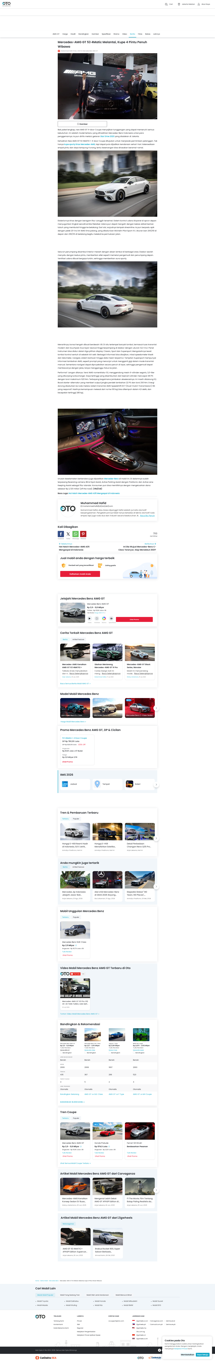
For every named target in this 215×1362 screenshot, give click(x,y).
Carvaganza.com (156, 1321)
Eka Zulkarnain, (100, 898)
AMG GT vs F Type (116, 1094)
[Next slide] (83, 613)
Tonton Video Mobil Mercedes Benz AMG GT (79, 1014)
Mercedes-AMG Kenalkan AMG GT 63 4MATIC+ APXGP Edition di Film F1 (74, 666)
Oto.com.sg (140, 1332)
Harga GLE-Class (89, 1050)
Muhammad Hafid (66, 51)
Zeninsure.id (170, 1321)
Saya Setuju (202, 1354)
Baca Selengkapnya (79, 673)
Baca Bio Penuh (147, 515)
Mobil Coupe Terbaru (80, 1163)
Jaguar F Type (113, 1043)
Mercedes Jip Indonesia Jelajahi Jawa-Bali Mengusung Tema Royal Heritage (74, 893)
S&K (78, 1324)
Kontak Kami (58, 1324)
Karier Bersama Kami (61, 1328)
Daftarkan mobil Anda (80, 574)
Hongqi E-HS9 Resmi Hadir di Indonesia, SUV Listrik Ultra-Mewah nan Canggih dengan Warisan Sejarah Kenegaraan (75, 845)
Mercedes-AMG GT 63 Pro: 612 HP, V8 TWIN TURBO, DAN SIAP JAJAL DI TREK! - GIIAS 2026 (75, 1002)
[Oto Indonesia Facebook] (159, 1350)
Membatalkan (187, 1354)
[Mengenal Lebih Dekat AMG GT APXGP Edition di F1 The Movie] (107, 1186)
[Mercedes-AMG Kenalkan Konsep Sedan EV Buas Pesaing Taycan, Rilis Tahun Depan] (75, 1186)
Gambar (95, 34)
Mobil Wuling (71, 1305)
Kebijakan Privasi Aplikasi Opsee (88, 1335)
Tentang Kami (59, 1321)
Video (124, 34)
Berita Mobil (44, 1281)
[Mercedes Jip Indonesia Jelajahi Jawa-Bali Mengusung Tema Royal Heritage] (75, 879)
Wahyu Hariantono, (133, 677)
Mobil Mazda (42, 1305)
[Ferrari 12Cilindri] (140, 1131)
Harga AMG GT (99, 613)
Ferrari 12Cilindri (134, 1143)
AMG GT (56, 34)
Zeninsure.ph (171, 1324)
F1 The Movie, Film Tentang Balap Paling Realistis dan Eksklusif (140, 1200)
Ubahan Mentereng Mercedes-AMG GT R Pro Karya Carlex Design (106, 666)
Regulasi (80, 1328)
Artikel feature (78, 639)
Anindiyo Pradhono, (69, 850)
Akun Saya (206, 4)
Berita (132, 34)
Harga (65, 34)
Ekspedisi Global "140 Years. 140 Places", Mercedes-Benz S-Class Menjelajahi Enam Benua (139, 893)
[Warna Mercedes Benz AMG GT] (104, 618)
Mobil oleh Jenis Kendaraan (98, 1295)
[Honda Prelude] (107, 1131)
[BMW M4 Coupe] (141, 1034)
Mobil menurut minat (124, 1295)
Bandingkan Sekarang (69, 1094)
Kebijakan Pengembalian (86, 1332)
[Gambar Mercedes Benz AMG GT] (96, 618)
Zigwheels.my (141, 1328)
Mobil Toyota (42, 1301)
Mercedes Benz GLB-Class (74, 942)
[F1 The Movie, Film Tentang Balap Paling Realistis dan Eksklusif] (140, 1186)
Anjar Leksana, (66, 677)
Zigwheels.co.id (142, 1321)
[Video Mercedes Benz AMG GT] (89, 618)
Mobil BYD (157, 1305)
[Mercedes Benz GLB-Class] (75, 930)
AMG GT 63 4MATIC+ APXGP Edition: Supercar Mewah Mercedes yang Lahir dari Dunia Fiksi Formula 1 (74, 1250)
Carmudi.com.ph (156, 1324)
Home (37, 1281)
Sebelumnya (74, 547)
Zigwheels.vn (141, 1335)
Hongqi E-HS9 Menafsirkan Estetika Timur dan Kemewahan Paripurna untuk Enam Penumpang (106, 845)
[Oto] (6, 4)
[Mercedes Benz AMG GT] (68, 1034)
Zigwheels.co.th (142, 1339)
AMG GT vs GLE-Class (93, 1094)
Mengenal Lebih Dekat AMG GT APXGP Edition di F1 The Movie (107, 1200)
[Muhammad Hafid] (68, 509)
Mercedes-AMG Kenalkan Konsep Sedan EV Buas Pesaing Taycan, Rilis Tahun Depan (74, 1200)
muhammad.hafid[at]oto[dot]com (98, 506)
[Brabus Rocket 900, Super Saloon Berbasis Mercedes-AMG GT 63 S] (108, 1236)
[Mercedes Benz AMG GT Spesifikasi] (111, 618)
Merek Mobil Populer (45, 1295)
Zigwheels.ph (141, 1324)
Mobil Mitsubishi (130, 1301)
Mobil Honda (100, 1301)
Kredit (73, 34)
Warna (116, 34)
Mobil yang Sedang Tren (70, 1295)
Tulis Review (91, 613)
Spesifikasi (106, 34)
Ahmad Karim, (100, 1255)
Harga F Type (113, 1050)
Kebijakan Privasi (181, 1348)
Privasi (79, 1321)
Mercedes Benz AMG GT (98, 604)
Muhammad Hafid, (101, 677)
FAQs (140, 34)
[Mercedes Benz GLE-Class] (92, 1034)
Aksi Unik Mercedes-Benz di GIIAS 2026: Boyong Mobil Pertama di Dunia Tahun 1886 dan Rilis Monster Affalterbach (107, 893)
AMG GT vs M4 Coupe (142, 1094)
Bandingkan (84, 34)
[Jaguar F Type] (117, 1034)
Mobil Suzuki (158, 1301)
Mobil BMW (128, 1305)
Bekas (147, 34)
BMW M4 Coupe (138, 1043)
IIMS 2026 (66, 775)
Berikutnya (137, 547)
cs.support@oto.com (116, 1321)
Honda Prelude (101, 1143)
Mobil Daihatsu (72, 1301)
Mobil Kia (98, 1305)
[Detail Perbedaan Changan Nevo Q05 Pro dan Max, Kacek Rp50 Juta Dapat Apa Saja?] (140, 831)
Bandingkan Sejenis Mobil (71, 1102)
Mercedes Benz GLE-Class (92, 1043)
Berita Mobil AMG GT (80, 683)
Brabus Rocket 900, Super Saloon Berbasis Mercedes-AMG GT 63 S (107, 1250)
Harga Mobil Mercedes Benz (72, 721)
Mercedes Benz (53, 1281)
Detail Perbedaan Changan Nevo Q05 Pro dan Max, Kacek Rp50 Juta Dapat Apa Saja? (138, 845)
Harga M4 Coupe (138, 1050)
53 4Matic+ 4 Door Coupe (74, 738)
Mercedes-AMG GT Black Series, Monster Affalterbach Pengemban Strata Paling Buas (139, 666)
